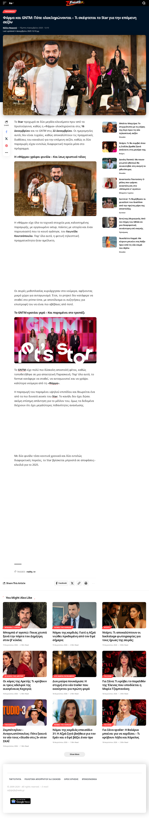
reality (29, 571)
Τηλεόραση (10, 11)
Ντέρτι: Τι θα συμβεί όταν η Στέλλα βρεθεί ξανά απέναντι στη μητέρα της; (132, 146)
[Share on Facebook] (6, 131)
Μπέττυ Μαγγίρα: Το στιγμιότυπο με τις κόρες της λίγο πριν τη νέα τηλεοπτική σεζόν (132, 128)
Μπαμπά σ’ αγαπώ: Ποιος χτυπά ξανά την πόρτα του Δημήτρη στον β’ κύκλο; (25, 636)
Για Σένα (108, 676)
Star (55, 396)
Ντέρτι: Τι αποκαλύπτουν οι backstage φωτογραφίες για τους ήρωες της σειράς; (121, 636)
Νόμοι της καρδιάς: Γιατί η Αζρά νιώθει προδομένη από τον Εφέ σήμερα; (74, 636)
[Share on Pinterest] (6, 145)
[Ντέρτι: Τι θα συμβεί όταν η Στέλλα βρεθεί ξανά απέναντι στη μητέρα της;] (109, 146)
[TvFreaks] (74, 3)
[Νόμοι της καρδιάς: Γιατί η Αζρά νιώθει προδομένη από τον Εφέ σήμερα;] (74, 615)
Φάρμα (53, 383)
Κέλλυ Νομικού (10, 27)
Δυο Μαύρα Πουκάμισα (64, 676)
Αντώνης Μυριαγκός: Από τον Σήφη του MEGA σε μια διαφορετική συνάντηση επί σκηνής (132, 223)
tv (34, 571)
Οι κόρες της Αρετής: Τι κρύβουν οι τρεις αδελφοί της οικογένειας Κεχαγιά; (25, 685)
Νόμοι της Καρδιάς (63, 627)
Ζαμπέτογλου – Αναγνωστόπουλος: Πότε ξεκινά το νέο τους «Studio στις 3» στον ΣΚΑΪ (25, 735)
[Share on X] (6, 138)
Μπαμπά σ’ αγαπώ (126, 193)
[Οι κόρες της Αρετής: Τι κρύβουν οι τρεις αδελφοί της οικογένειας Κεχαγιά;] (25, 664)
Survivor (122, 213)
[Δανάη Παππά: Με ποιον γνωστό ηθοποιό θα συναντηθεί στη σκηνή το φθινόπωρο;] (109, 163)
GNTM (22, 370)
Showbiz (122, 137)
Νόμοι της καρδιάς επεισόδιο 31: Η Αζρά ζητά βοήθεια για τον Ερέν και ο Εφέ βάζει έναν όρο (74, 733)
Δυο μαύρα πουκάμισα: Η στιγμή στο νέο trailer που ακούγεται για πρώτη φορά (71, 685)
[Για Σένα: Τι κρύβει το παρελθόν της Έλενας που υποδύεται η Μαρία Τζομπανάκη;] (124, 664)
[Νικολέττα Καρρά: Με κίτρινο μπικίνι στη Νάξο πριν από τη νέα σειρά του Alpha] (109, 242)
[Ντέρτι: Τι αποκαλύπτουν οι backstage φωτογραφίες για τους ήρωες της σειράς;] (124, 615)
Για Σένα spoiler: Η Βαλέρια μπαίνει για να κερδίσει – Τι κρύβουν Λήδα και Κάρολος (121, 733)
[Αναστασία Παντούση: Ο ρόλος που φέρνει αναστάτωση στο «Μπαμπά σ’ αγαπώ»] (109, 183)
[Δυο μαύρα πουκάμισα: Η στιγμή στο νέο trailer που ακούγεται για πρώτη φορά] (74, 664)
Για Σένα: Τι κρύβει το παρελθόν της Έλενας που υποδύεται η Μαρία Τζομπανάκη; (124, 685)
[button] (5, 3)
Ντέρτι (122, 153)
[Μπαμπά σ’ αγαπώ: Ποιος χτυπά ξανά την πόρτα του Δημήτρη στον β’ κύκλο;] (25, 615)
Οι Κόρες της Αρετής (14, 676)
